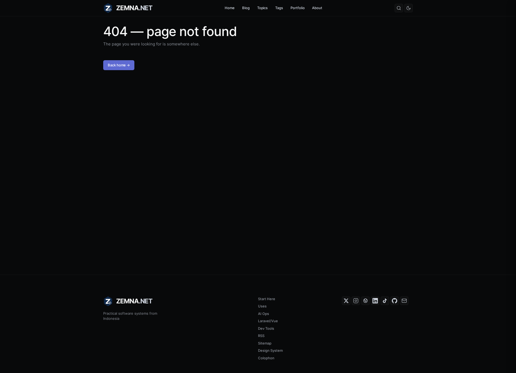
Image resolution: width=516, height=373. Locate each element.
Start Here (266, 299)
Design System (270, 350)
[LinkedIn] (375, 300)
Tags (279, 8)
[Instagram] (356, 300)
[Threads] (365, 300)
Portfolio (297, 8)
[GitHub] (394, 300)
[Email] (404, 300)
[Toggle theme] (408, 8)
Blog (246, 8)
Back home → (119, 65)
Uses (262, 306)
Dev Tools (266, 328)
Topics (262, 8)
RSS (261, 335)
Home (230, 8)
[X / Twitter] (346, 300)
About (317, 8)
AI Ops (263, 313)
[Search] (399, 8)
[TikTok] (385, 300)
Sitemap (264, 343)
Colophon (266, 358)
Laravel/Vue (268, 321)
